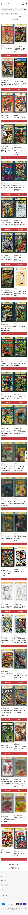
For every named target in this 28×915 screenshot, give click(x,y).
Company (3, 877)
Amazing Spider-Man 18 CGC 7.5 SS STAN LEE (7, 293)
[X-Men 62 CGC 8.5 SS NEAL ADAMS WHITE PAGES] (7, 659)
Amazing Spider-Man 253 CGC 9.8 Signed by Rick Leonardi (7, 819)
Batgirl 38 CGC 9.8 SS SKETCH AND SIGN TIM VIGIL (20, 224)
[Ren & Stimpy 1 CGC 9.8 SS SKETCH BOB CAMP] (7, 171)
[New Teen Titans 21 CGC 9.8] (20, 838)
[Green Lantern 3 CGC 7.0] (20, 803)
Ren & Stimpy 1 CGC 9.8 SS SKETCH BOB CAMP (7, 186)
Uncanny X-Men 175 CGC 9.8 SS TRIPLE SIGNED (6, 573)
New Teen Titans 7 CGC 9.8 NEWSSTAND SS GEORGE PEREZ (7, 328)
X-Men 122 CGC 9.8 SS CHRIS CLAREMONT (7, 537)
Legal (2, 889)
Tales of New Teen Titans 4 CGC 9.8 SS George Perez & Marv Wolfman (6, 432)
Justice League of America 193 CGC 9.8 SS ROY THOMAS (20, 431)
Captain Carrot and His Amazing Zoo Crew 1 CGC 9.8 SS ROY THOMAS (20, 188)
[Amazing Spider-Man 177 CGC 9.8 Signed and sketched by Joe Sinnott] (20, 767)
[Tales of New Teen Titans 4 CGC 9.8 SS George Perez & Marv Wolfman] (7, 415)
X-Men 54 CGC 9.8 (19, 571)
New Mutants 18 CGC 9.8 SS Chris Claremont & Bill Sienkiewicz (7, 503)
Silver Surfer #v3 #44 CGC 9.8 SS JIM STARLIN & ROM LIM (19, 259)
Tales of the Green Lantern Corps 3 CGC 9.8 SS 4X (20, 363)
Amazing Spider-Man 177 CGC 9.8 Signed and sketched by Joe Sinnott (19, 784)
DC (1, 145)
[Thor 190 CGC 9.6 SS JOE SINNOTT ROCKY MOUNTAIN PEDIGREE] (20, 624)
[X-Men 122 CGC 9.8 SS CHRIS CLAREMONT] (7, 522)
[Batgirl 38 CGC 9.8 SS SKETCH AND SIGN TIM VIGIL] (20, 207)
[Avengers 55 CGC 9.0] (7, 838)
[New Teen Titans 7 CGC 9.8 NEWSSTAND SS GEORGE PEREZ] (7, 312)
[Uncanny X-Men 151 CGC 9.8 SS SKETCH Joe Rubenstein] (20, 452)
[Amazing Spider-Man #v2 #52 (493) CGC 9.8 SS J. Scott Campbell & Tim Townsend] (20, 659)
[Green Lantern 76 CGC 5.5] (7, 732)
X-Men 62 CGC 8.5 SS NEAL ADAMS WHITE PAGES (7, 675)
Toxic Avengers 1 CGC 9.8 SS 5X (20, 397)
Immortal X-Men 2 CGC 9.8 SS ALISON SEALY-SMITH (20, 293)
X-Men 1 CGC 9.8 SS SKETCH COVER (6, 607)
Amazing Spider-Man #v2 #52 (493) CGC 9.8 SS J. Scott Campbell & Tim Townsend (20, 676)
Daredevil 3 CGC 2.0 (19, 117)
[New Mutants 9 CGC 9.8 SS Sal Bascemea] (20, 487)
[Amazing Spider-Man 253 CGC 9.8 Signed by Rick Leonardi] (7, 803)
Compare (20, 16)
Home (2, 13)
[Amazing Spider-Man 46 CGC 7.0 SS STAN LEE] (20, 33)
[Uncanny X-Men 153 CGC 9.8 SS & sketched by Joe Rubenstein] (7, 452)
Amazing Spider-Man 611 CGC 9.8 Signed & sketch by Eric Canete (7, 783)
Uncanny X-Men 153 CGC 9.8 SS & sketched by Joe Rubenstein (7, 468)
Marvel (2, 45)
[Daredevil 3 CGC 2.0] (20, 102)
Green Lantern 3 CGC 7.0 (20, 818)
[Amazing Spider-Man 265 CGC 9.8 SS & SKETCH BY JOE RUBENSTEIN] (7, 696)
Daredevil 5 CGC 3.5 (6, 117)
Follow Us (3, 881)
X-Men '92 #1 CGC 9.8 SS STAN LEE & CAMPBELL (20, 538)
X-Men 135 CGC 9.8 (19, 326)
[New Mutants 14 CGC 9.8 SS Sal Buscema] (7, 382)
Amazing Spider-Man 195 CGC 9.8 (19, 711)
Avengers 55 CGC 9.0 (6, 853)
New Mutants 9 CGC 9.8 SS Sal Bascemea (19, 502)
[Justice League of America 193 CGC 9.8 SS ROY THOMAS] (20, 415)
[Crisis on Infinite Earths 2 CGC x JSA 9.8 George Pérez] (7, 134)
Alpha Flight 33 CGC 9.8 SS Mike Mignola (6, 258)
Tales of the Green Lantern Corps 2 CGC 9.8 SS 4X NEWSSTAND (7, 363)
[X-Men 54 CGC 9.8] (20, 557)
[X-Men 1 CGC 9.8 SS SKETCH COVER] (7, 591)
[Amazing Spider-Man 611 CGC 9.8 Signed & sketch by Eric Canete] (7, 767)
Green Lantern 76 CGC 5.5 (7, 748)
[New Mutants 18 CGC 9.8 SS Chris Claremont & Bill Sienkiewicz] (7, 487)
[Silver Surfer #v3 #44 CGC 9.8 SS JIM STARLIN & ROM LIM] (20, 242)
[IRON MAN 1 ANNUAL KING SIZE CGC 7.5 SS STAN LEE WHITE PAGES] (20, 134)
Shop (6, 13)
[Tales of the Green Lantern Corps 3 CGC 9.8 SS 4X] (20, 347)
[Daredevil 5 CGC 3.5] (7, 102)
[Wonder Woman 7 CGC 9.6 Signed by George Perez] (7, 624)
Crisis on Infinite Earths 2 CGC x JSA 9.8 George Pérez (7, 150)
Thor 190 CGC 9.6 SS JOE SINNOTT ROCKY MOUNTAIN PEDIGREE (20, 640)
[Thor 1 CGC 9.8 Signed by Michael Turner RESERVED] (20, 732)
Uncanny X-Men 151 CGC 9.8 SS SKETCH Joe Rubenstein (19, 468)
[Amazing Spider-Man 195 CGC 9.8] (20, 696)
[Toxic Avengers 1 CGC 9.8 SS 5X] (20, 382)
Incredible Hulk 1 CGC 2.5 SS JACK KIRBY (20, 84)
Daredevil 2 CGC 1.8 (6, 48)
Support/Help (4, 885)
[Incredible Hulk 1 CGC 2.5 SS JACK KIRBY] (20, 68)
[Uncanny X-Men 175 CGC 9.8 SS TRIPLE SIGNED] (7, 557)
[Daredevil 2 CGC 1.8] (7, 34)
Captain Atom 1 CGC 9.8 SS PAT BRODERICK (7, 223)
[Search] (25, 9)
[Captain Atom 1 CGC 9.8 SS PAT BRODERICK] (7, 207)
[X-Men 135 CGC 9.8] (20, 312)
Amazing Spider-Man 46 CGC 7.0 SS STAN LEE (19, 49)
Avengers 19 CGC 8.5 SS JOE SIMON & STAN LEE (7, 84)
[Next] (18, 868)
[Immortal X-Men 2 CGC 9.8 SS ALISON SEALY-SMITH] (20, 277)
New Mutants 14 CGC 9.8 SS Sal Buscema (6, 397)
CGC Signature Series (12, 13)
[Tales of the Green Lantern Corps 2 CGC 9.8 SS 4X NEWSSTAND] (7, 347)
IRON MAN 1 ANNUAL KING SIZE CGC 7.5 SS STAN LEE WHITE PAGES (20, 151)
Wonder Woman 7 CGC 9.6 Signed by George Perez (7, 640)
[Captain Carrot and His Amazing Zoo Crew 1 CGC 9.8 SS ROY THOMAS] (20, 171)
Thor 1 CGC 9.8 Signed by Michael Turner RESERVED (20, 748)
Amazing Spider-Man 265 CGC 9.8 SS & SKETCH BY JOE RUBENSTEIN (6, 713)
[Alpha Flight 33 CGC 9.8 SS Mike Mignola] (7, 242)
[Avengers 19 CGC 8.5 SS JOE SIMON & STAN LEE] (7, 68)
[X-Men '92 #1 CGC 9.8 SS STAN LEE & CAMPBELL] (20, 522)
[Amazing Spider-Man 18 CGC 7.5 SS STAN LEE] (7, 277)
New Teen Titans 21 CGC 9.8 (19, 854)
